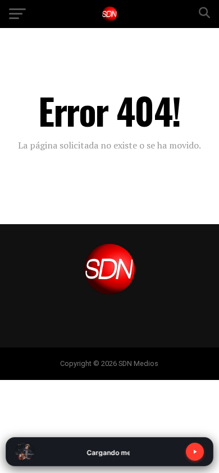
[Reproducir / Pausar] (195, 452)
